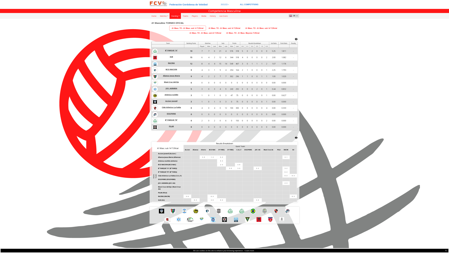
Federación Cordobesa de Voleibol (188, 4)
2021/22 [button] (224, 5)
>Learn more (249, 250)
